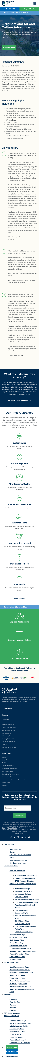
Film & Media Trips (22, 924)
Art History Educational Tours (27, 899)
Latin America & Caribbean (20, 855)
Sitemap (4, 785)
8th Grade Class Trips (18, 937)
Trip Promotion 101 (17, 1032)
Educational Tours (7, 722)
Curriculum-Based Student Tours (23, 884)
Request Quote (29, 9)
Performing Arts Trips (18, 984)
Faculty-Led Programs (9, 727)
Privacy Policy (6, 782)
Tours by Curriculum (8, 739)
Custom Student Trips (18, 946)
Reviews (13, 1008)
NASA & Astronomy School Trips (25, 917)
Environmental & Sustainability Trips (22, 911)
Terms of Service (12, 828)
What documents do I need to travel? (13, 780)
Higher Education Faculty (25, 878)
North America (15, 849)
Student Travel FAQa (18, 1021)
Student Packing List (18, 1040)
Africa (12, 857)
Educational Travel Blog (9, 747)
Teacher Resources (11, 1016)
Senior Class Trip (16, 943)
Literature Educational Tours (26, 902)
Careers (4, 744)
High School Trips (17, 940)
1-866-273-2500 (10, 9)
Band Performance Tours (19, 967)
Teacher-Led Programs (9, 730)
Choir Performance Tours (20, 970)
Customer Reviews (8, 765)
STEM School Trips (22, 889)
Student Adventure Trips (19, 954)
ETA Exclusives (6, 733)
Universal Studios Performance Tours (22, 990)
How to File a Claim (8, 771)
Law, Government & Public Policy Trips (25, 928)
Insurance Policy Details (9, 768)
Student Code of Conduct (20, 1043)
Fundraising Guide (17, 1029)
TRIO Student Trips (17, 957)
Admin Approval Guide (19, 1026)
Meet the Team (6, 763)
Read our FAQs (19, 598)
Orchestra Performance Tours (21, 973)
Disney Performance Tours (20, 986)
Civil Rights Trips (22, 921)
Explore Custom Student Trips (19, 400)
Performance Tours (8, 724)
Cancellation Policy (8, 777)
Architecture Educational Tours (25, 906)
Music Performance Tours (20, 981)
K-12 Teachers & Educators (25, 875)
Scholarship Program (8, 736)
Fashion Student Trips (23, 932)
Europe (12, 852)
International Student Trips (20, 948)
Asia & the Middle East (19, 860)
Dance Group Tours (17, 975)
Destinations (5, 719)
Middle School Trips (17, 935)
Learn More (8, 708)
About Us (4, 760)
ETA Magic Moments (8, 741)
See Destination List (18, 863)
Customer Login (12, 1056)
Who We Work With (17, 871)
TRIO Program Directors (24, 881)
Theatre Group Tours (18, 978)
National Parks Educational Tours (23, 951)
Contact (4, 757)
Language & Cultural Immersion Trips (23, 895)
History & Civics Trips (23, 891)
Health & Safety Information (10, 774)
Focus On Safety (16, 1037)
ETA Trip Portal (16, 1034)
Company (13, 999)
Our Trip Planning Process (20, 1023)
